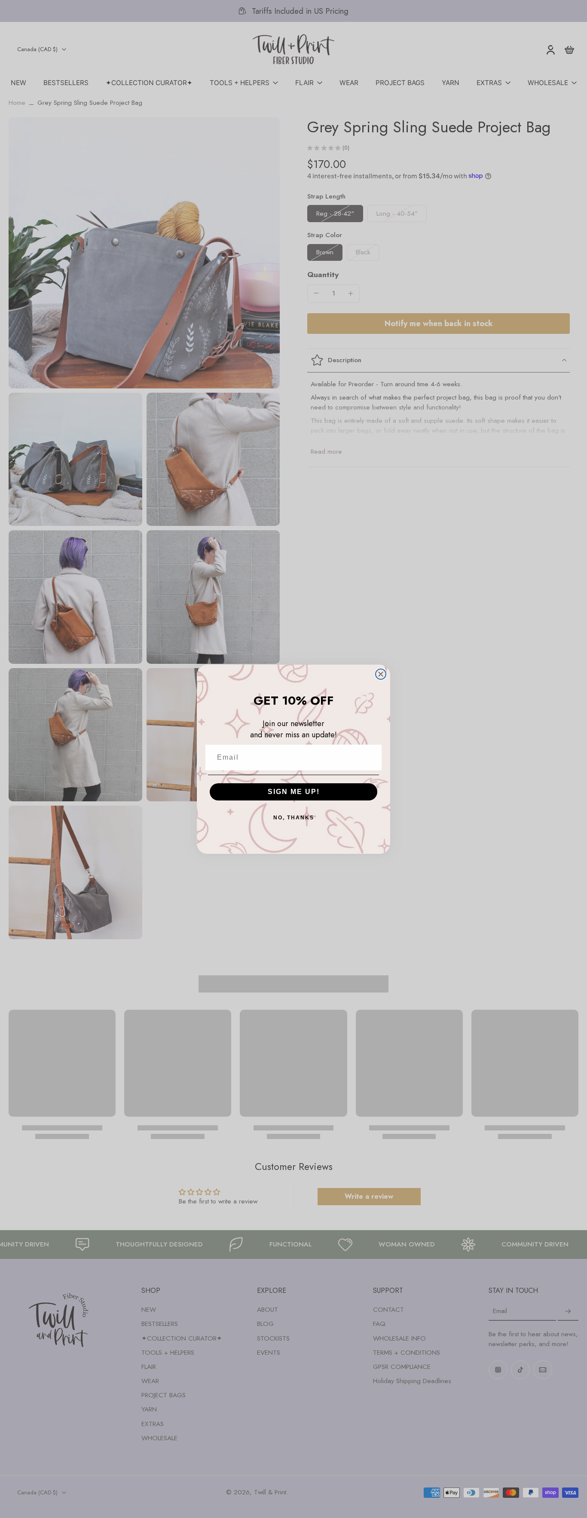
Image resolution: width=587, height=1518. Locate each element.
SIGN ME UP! (294, 791)
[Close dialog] (381, 674)
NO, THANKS (293, 818)
